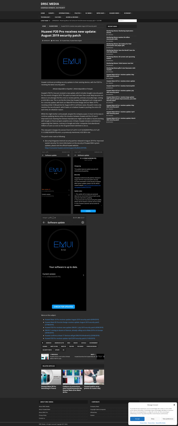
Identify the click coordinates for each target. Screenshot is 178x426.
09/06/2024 (110, 47)
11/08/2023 (110, 83)
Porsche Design (92, 346)
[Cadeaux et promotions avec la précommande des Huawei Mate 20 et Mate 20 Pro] (73, 377)
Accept (137, 419)
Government (93, 343)
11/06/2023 (110, 109)
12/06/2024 (110, 34)
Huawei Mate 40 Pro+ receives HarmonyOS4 (121, 86)
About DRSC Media (160, 423)
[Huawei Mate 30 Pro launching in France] (51, 377)
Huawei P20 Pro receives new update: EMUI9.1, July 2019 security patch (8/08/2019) (74, 327)
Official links (93, 412)
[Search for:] (127, 20)
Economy (127, 13)
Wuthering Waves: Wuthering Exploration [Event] (120, 31)
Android (48, 343)
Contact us (42, 418)
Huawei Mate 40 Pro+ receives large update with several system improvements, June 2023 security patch (121, 98)
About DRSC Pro (43, 412)
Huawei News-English (76, 40)
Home (43, 13)
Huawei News (114, 13)
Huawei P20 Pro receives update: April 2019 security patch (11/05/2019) (70, 338)
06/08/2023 (110, 88)
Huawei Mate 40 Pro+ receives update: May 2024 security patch (120, 75)
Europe (51, 13)
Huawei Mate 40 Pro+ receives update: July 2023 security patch (120, 91)
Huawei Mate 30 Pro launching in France (48, 387)
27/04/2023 (110, 115)
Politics (77, 13)
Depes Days (100, 13)
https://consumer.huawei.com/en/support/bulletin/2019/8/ (65, 148)
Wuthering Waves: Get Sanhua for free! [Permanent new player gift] (119, 44)
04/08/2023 (110, 94)
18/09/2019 (47, 40)
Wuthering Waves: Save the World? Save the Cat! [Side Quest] (121, 51)
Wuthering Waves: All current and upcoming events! (121, 57)
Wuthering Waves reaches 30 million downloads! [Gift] (118, 38)
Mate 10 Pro (54, 346)
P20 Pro (71, 346)
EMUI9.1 (76, 343)
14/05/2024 (110, 78)
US (63, 350)
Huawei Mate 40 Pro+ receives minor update (121, 81)
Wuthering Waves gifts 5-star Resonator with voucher (121, 69)
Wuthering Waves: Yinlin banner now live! (120, 63)
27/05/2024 (110, 72)
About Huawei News (44, 409)
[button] (174, 405)
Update (57, 350)
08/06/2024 (110, 60)
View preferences (168, 419)
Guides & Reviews (72, 17)
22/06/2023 (110, 102)
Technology (45, 17)
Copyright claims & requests (98, 409)
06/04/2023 (110, 122)
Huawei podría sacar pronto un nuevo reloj (92, 387)
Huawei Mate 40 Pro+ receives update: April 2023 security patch (120, 112)
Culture (58, 17)
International (64, 13)
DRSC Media (55, 40)
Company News (94, 406)
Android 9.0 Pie (59, 343)
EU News (89, 13)
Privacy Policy (143, 423)
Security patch (47, 350)
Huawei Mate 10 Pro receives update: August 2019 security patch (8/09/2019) (72, 319)
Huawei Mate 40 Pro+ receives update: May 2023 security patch (120, 106)
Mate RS (63, 346)
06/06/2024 (110, 65)
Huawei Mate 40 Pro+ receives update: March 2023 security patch (121, 119)
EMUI (68, 343)
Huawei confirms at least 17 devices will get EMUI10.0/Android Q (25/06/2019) (72, 336)
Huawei (45, 346)
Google (83, 343)
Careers (92, 415)
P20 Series (80, 346)
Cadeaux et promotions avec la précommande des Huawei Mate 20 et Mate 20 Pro (72, 389)
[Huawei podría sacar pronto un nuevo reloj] (94, 377)
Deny (152, 419)
